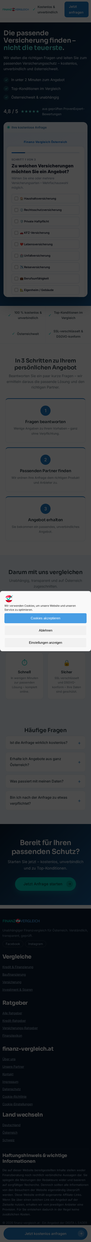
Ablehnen (45, 630)
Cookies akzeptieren (45, 618)
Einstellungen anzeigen (45, 642)
